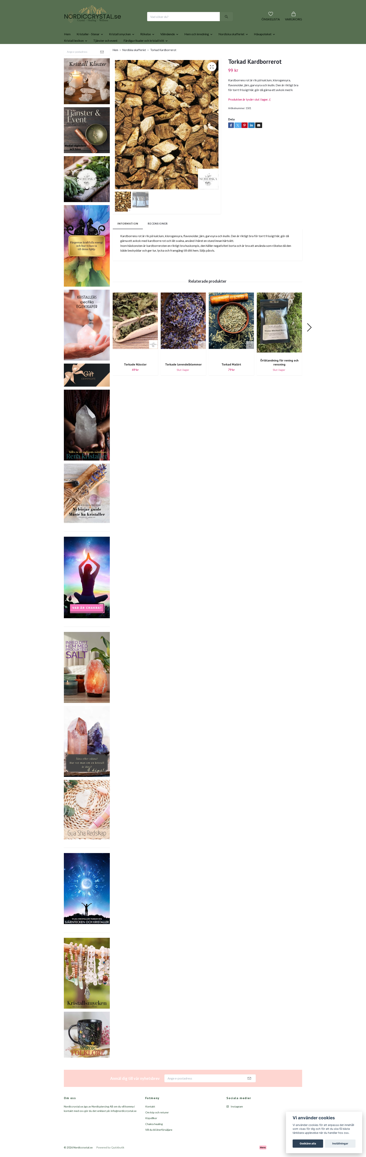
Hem (67, 46)
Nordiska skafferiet (231, 46)
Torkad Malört (231, 376)
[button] (309, 339)
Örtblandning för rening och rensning (279, 374)
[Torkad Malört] (231, 338)
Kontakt (150, 1118)
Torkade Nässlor (135, 376)
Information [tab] (127, 235)
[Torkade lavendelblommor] (183, 338)
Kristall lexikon (74, 52)
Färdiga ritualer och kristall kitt (144, 52)
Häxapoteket (262, 46)
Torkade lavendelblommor (183, 376)
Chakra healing (154, 1136)
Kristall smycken (120, 46)
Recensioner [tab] (158, 235)
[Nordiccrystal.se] (108, 23)
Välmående (167, 46)
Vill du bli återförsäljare (158, 1141)
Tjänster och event (105, 52)
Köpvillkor (151, 1130)
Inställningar (340, 1143)
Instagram (236, 1118)
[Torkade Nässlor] (135, 338)
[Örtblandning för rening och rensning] (279, 336)
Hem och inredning (196, 46)
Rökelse (145, 46)
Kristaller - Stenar (88, 46)
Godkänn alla (308, 1143)
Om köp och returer (157, 1124)
